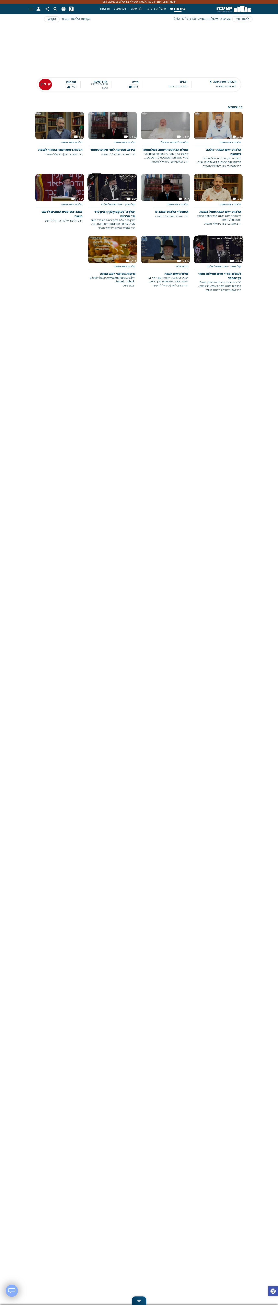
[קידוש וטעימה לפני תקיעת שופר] (112, 137)
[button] (273, 1292)
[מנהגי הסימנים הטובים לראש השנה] (59, 201)
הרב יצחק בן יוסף (126, 154)
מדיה (135, 82)
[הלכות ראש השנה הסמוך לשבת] (59, 137)
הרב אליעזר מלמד (72, 221)
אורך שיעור (100, 82)
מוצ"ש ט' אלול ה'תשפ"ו (215, 19)
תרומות (105, 9)
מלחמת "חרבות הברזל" (174, 142)
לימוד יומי (242, 19)
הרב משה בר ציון (232, 166)
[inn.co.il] (71, 9)
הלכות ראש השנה (230, 142)
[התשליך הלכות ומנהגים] (165, 199)
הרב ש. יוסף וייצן (179, 162)
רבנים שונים (129, 285)
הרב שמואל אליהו (125, 228)
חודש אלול (182, 267)
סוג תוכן (71, 82)
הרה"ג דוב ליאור (179, 285)
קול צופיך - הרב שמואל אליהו (118, 205)
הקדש (52, 19)
